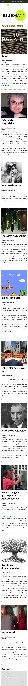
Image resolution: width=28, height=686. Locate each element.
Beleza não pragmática (7, 122)
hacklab (24, 681)
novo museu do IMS (13, 509)
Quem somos (5, 673)
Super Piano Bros (10, 297)
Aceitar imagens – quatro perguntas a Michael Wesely (11, 495)
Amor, (4, 56)
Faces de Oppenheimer (14, 430)
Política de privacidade (9, 677)
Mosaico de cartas (11, 185)
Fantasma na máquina (13, 236)
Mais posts (5, 669)
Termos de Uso (6, 679)
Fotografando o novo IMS (13, 369)
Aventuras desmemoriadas (10, 567)
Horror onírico (9, 632)
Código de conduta (8, 675)
